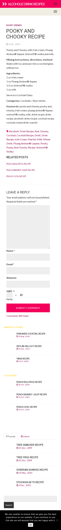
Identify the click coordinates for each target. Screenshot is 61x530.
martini (32, 139)
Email (10, 264)
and (37, 131)
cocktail (11, 135)
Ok (30, 525)
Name (10, 250)
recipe (31, 147)
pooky (44, 143)
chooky (44, 131)
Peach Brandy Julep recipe (20, 170)
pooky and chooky (16, 147)
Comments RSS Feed (17, 315)
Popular (11, 436)
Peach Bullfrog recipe (18, 164)
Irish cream (21, 139)
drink (38, 135)
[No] (57, 520)
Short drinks (14, 25)
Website (11, 277)
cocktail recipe (25, 135)
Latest (26, 436)
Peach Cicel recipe (16, 176)
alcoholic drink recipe (21, 131)
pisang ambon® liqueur (26, 143)
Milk (39, 139)
